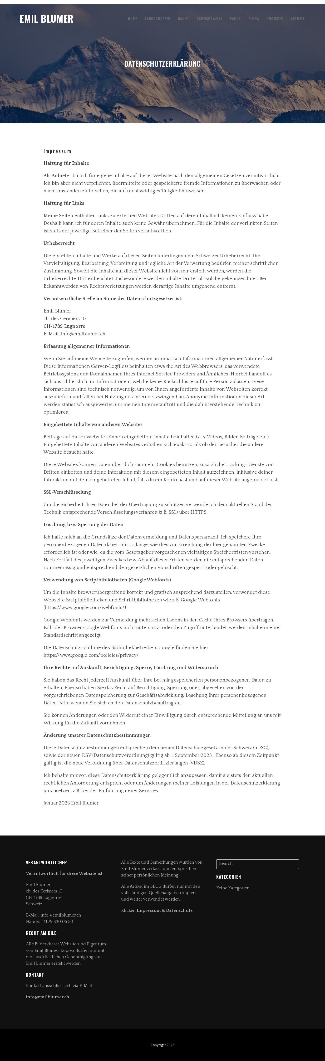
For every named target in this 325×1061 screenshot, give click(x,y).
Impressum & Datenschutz (165, 910)
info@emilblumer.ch (48, 997)
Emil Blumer (47, 18)
